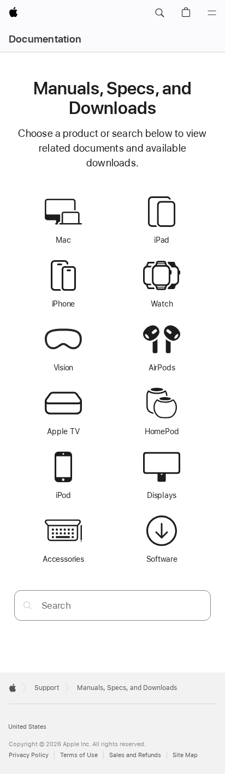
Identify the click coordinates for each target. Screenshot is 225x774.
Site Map (185, 755)
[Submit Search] (27, 605)
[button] (159, 13)
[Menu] (212, 13)
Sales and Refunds (135, 755)
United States (27, 726)
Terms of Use (79, 755)
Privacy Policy (29, 755)
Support (46, 688)
